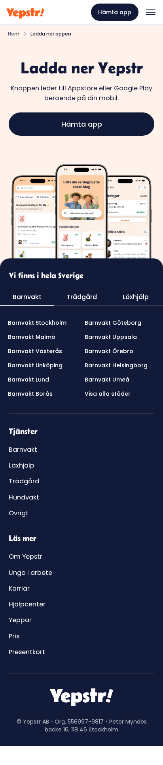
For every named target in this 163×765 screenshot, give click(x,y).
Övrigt (18, 513)
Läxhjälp (21, 465)
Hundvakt (24, 497)
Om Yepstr (25, 556)
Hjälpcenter (27, 604)
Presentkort (27, 652)
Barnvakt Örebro (109, 351)
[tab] (27, 297)
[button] (150, 12)
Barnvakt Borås (30, 394)
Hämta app (114, 12)
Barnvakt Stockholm (37, 323)
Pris (14, 636)
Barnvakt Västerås (35, 351)
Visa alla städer (108, 394)
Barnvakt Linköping (35, 365)
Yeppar (20, 620)
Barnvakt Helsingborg (116, 365)
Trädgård (24, 481)
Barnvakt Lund (28, 379)
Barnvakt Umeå (107, 379)
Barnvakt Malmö (31, 337)
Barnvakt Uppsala (111, 337)
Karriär (19, 588)
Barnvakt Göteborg (113, 323)
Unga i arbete (30, 572)
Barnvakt (23, 449)
